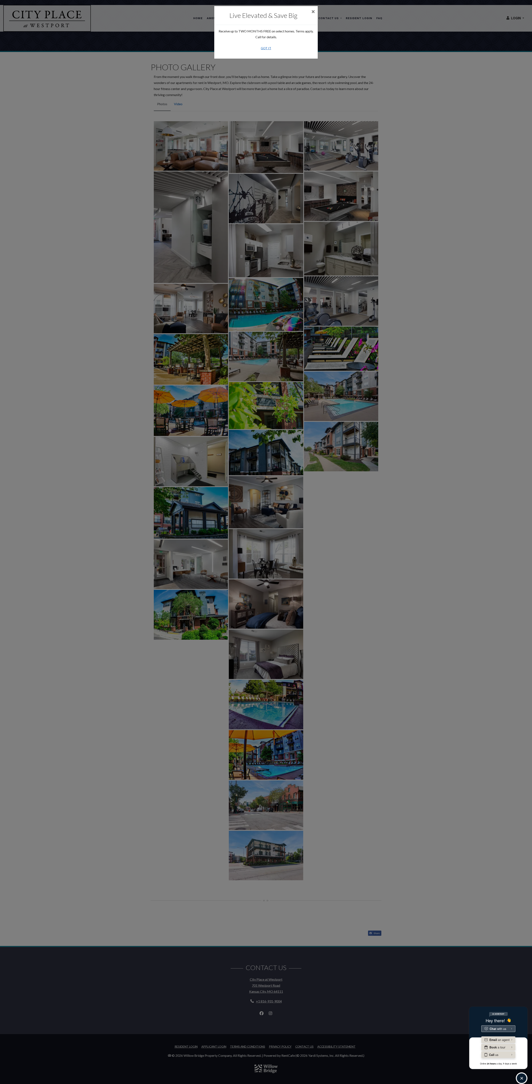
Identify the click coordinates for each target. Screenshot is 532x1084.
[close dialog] (313, 12)
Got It (266, 48)
